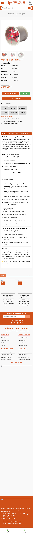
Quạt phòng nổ (20, 14)
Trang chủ (11, 14)
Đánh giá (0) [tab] (24, 133)
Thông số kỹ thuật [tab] (13, 133)
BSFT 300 (14, 113)
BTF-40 (22, 113)
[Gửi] (29, 8)
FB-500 (5, 108)
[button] (2, 3)
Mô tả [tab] (3, 133)
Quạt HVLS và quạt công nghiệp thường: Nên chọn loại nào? (24, 296)
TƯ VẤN (26, 93)
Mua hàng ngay (16, 98)
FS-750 (5, 113)
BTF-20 (13, 108)
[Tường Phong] (16, 3)
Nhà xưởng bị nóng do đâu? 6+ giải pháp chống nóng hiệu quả (8, 296)
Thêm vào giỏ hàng (11, 93)
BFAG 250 (22, 108)
